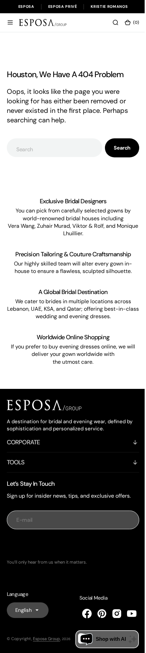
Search (117, 147)
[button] (10, 22)
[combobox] (52, 147)
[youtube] (126, 613)
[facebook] (81, 613)
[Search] (110, 22)
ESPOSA (26, 6)
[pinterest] (96, 613)
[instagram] (111, 613)
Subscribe (71, 544)
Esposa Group (46, 638)
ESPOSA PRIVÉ (62, 6)
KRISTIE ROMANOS (109, 6)
